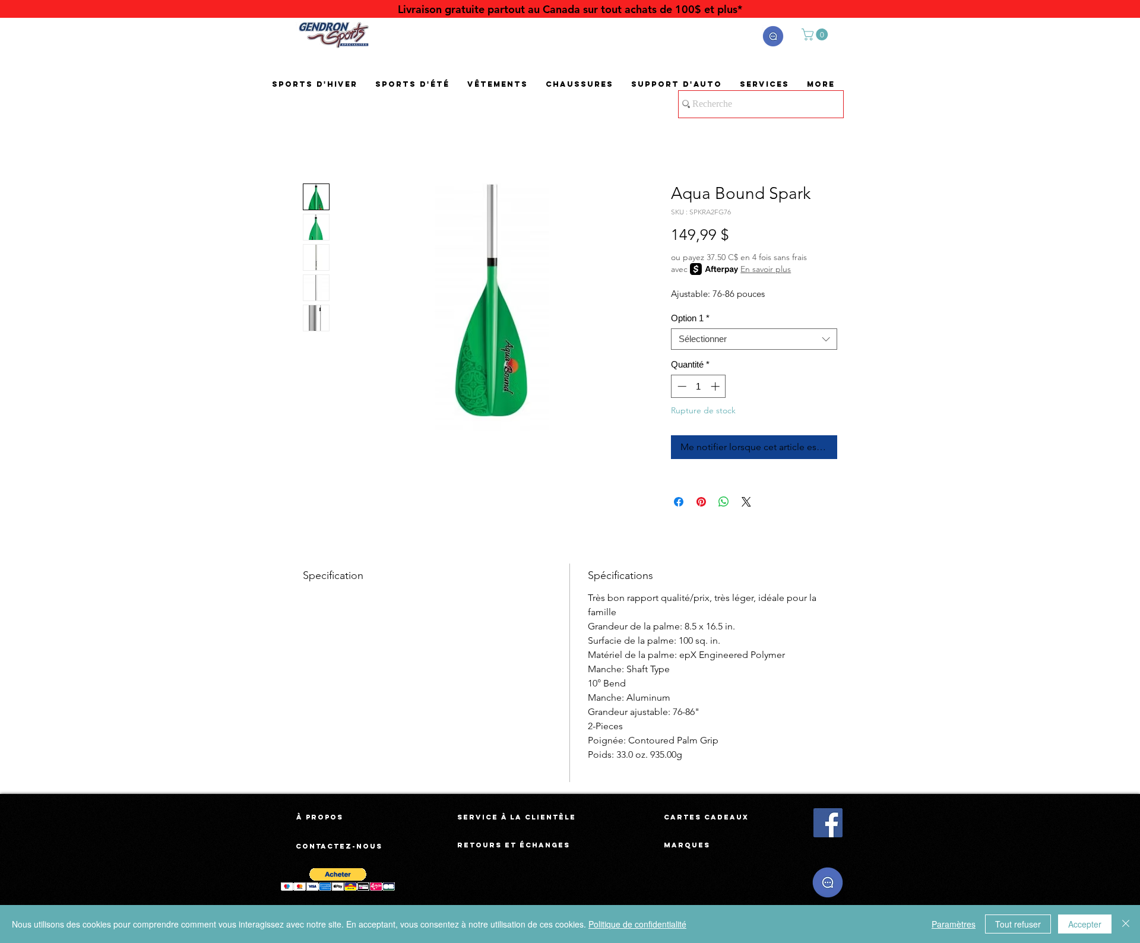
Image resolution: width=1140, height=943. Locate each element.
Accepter (1084, 924)
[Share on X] (746, 502)
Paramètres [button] (954, 924)
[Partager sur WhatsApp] (724, 502)
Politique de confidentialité (637, 924)
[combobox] (754, 339)
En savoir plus (765, 269)
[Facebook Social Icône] (828, 822)
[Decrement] (681, 386)
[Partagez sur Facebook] (679, 502)
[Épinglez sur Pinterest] (701, 502)
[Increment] (716, 386)
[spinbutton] (698, 386)
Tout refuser (1018, 924)
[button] (773, 36)
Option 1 (690, 318)
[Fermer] (1126, 923)
